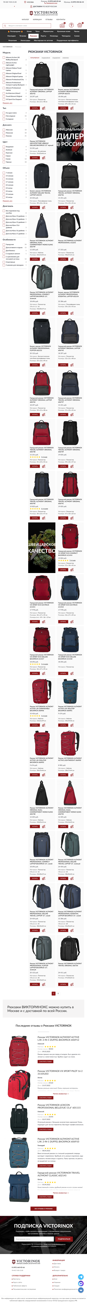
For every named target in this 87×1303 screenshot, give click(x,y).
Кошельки (12, 40)
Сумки (77, 36)
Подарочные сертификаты (68, 40)
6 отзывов (44, 508)
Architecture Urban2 (13, 93)
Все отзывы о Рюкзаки (43, 1208)
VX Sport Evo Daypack (14, 99)
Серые (8, 156)
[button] (50, 3)
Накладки (11, 36)
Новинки (57, 1282)
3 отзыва (73, 560)
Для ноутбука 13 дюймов (15, 216)
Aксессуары (25, 40)
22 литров (9, 185)
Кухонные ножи (63, 31)
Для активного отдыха (14, 247)
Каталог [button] (25, 19)
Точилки (22, 36)
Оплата (56, 1267)
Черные (8, 162)
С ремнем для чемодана (14, 265)
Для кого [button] (7, 125)
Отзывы (49, 19)
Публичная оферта (20, 1286)
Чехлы (76, 31)
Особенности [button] (9, 240)
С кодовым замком (13, 254)
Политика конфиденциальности (66, 1289)
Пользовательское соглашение (24, 1289)
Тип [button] (4, 108)
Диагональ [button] (8, 206)
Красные (9, 153)
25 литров (9, 194)
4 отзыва (44, 457)
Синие (8, 159)
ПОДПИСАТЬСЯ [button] (64, 1239)
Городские (10, 244)
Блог (55, 1279)
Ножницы (54, 36)
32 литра (9, 197)
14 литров (9, 176)
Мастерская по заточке (43, 40)
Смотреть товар (45, 1061)
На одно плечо (11, 113)
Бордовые (9, 147)
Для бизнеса (10, 250)
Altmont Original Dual (13, 73)
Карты (43, 36)
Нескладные (10, 116)
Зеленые (9, 150)
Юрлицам (37, 19)
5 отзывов (44, 664)
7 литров (9, 173)
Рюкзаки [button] (33, 36)
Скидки (56, 1286)
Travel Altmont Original (14, 96)
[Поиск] (5, 25)
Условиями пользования (39, 1246)
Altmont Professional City (15, 79)
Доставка (57, 1264)
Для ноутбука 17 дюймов (15, 234)
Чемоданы (66, 36)
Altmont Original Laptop (14, 76)
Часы (37, 31)
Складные (9, 119)
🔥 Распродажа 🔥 (15, 31)
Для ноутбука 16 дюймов (15, 230)
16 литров (9, 179)
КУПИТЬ (35, 108)
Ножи (29, 31)
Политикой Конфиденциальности (54, 1244)
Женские (9, 130)
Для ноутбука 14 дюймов (15, 219)
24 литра (9, 191)
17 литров (9, 182)
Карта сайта (17, 1282)
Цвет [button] (5, 142)
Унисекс (9, 136)
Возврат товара (59, 1270)
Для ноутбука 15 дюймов (15, 222)
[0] (79, 25)
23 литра (9, 188)
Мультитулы (48, 31)
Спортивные (10, 262)
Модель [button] (7, 53)
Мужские (9, 133)
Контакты (60, 19)
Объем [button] (6, 168)
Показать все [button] (7, 103)
